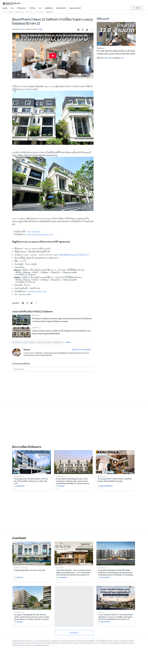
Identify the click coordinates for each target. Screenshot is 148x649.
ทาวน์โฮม (10, 12)
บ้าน (12, 8)
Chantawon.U (63, 577)
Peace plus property (44, 342)
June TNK (107, 58)
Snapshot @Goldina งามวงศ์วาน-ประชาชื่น (29, 570)
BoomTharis (17, 342)
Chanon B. (20, 577)
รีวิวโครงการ (21, 8)
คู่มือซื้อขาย (49, 8)
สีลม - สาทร (29, 12)
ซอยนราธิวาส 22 (58, 342)
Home (4, 12)
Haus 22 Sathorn (33, 231)
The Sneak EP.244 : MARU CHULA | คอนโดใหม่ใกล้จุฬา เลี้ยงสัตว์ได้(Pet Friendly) (115, 480)
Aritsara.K (61, 486)
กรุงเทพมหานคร (19, 12)
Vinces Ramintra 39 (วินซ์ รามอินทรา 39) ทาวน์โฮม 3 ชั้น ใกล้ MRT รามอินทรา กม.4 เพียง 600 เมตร (31, 481)
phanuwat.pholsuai (106, 486)
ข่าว (40, 8)
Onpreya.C (20, 622)
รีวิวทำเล (32, 8)
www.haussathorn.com (37, 291)
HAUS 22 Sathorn (39, 12)
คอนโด (5, 8)
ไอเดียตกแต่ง (61, 8)
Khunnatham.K (105, 577)
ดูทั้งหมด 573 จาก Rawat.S (81, 349)
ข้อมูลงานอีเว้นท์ (75, 8)
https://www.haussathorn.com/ (40, 234)
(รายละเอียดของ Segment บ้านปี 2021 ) (73, 254)
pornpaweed (20, 486)
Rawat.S (23, 29)
